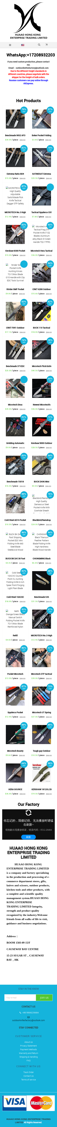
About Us (28, 1042)
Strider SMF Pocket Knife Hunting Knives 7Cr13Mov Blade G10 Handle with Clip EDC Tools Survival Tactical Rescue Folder (15, 289)
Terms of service (28, 1079)
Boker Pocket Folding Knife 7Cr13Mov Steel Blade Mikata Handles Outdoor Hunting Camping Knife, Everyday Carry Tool (42, 135)
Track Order (28, 1072)
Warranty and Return (28, 1053)
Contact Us (29, 1075)
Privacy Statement (28, 1045)
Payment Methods (28, 1049)
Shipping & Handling (28, 1056)
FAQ (28, 1060)
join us (44, 997)
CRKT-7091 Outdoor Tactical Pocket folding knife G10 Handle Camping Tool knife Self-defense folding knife (15, 328)
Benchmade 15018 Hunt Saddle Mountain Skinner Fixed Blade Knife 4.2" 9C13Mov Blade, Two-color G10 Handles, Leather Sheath (15, 482)
